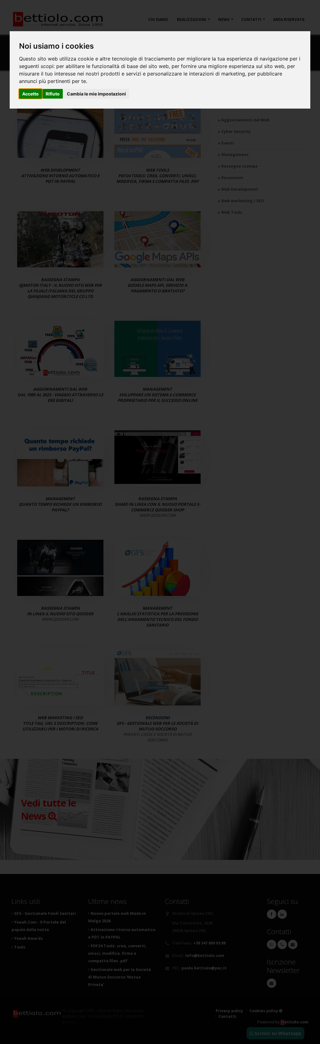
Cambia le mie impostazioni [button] (96, 93)
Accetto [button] (30, 93)
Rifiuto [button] (53, 93)
